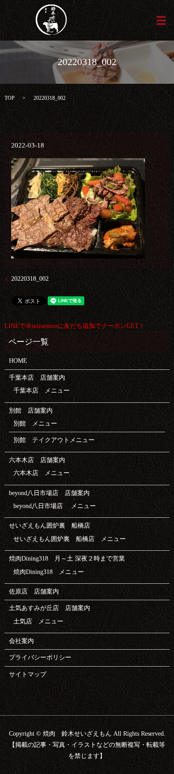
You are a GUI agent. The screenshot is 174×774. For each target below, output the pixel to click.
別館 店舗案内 (31, 410)
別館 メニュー (35, 423)
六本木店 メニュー (41, 473)
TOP (9, 98)
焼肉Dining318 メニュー (48, 572)
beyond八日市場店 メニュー (54, 506)
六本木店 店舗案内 (37, 460)
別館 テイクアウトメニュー (54, 440)
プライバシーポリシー (40, 657)
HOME (18, 360)
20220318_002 (30, 278)
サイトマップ (27, 674)
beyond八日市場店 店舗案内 (49, 493)
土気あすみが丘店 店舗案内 (49, 608)
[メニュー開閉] (161, 20)
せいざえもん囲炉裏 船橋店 (49, 525)
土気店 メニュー (38, 621)
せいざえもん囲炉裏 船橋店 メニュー (69, 539)
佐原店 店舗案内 (34, 591)
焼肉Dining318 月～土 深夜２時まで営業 (67, 558)
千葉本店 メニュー (41, 390)
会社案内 (21, 641)
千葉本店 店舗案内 (37, 377)
